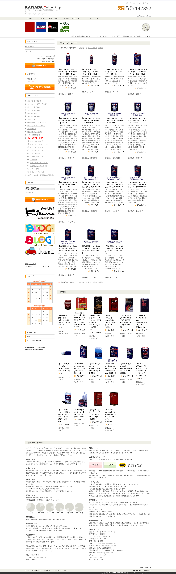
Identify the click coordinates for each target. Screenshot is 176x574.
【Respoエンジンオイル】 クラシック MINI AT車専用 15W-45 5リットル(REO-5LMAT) (95, 322)
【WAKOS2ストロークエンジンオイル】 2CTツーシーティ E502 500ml (91, 72)
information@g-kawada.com (104, 555)
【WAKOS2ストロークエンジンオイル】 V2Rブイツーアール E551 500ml (67, 72)
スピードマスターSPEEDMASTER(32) (40, 175)
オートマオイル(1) (36, 147)
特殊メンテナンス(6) (37, 172)
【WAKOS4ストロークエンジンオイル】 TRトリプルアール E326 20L (79, 368)
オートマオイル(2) (33, 107)
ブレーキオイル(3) (36, 150)
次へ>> (90, 48)
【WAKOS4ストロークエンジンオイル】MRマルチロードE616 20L (67, 120)
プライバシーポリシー (60, 570)
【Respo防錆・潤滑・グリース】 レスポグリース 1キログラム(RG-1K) (64, 320)
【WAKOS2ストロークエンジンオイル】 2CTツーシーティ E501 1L (114, 72)
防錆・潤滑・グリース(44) (39, 163)
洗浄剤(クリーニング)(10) (36, 126)
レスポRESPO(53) (33, 135)
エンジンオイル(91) (34, 101)
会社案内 (40, 18)
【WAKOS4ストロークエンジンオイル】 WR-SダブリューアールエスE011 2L (67, 248)
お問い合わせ (53, 18)
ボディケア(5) (32, 129)
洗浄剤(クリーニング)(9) (38, 166)
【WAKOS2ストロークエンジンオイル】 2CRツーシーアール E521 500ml (137, 72)
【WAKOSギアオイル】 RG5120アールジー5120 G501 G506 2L (126, 368)
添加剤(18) (33, 160)
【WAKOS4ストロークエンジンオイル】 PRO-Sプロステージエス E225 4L (110, 368)
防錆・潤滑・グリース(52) (36, 123)
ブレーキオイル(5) (33, 110)
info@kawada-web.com (144, 16)
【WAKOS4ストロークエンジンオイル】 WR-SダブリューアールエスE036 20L (91, 184)
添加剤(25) (31, 119)
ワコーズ (148, 3)
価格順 (95, 48)
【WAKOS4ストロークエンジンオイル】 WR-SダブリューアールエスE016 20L (137, 184)
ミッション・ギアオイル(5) (39, 144)
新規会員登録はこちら (48, 61)
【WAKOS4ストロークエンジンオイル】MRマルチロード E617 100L (67, 184)
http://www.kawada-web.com (107, 543)
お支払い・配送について (73, 18)
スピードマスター (131, 3)
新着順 (100, 48)
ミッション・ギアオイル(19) (37, 104)
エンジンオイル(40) (36, 141)
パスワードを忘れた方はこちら (45, 58)
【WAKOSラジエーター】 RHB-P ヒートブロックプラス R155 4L (95, 368)
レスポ (141, 3)
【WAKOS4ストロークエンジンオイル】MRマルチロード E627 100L (114, 120)
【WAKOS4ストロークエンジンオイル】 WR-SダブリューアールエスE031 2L (114, 184)
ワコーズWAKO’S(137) (35, 138)
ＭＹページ (94, 18)
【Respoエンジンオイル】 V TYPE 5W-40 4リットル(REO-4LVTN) (95, 414)
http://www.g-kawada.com (105, 553)
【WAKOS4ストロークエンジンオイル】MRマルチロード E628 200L (91, 120)
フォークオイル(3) (33, 116)
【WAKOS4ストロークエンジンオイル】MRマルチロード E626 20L (137, 120)
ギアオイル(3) (32, 113)
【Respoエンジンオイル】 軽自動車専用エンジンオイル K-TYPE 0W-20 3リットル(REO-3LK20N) (79, 320)
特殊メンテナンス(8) (34, 132)
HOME (29, 18)
